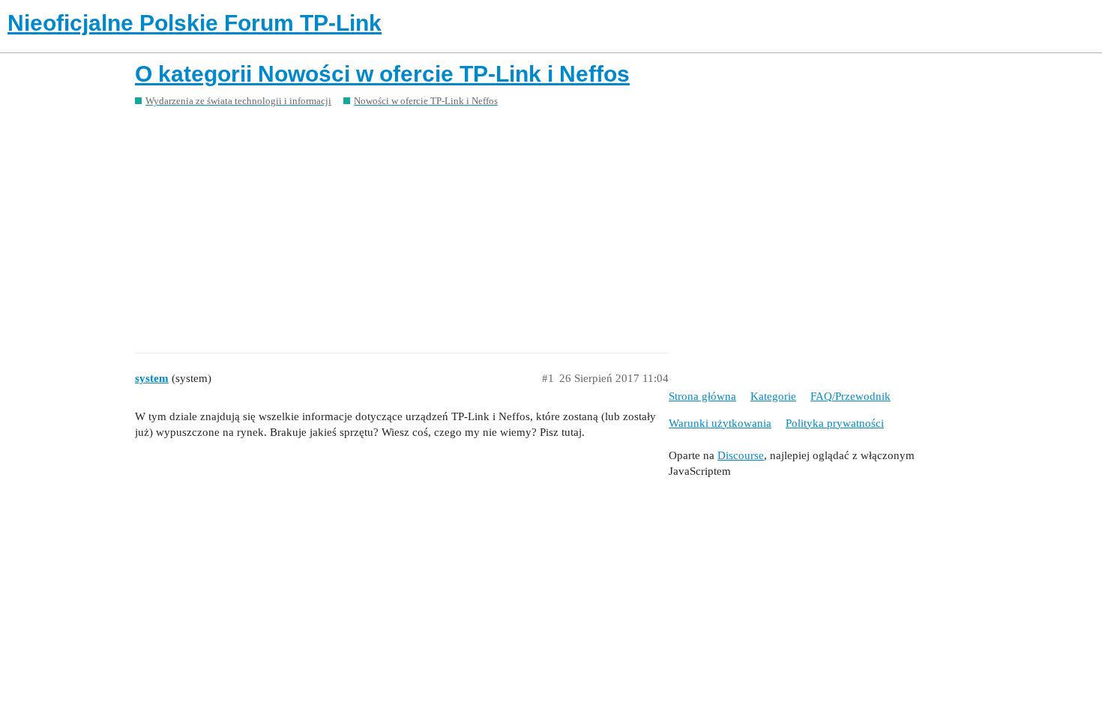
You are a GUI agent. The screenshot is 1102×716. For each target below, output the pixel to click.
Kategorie (773, 396)
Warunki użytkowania (720, 423)
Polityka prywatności (835, 423)
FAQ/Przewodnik (850, 396)
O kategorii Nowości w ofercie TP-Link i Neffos (382, 73)
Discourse (740, 455)
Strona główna (702, 396)
